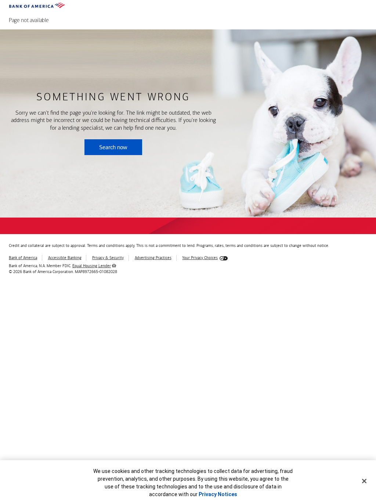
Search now (113, 147)
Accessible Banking (65, 257)
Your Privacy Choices (200, 257)
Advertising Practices (153, 257)
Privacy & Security (108, 257)
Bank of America (23, 257)
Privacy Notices (218, 494)
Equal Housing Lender (91, 265)
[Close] (364, 481)
